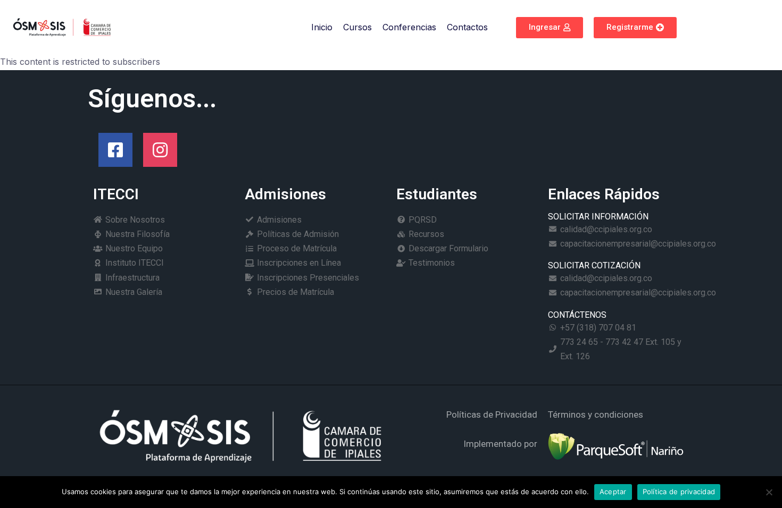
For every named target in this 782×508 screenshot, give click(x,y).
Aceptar (613, 491)
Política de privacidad (679, 491)
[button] (549, 27)
